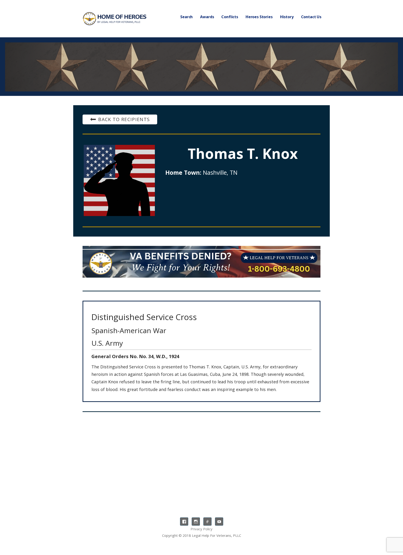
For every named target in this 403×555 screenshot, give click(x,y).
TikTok (207, 521)
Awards (207, 16)
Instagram (196, 521)
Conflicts (229, 16)
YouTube (219, 521)
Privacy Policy (201, 529)
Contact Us (311, 16)
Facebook (184, 521)
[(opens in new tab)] (201, 262)
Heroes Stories (259, 16)
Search (186, 16)
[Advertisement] (201, 454)
